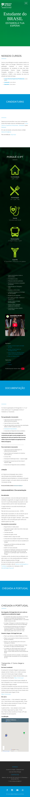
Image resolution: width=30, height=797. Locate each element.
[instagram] (12, 790)
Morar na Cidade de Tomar (13, 356)
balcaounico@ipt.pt (6, 132)
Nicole (9, 362)
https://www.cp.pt (19, 678)
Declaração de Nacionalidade (10, 428)
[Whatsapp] (23, 790)
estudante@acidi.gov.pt (7, 568)
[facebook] (7, 790)
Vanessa (10, 364)
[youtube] (23, 368)
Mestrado (3, 127)
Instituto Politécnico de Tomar (17, 794)
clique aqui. (13, 134)
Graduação (21, 125)
